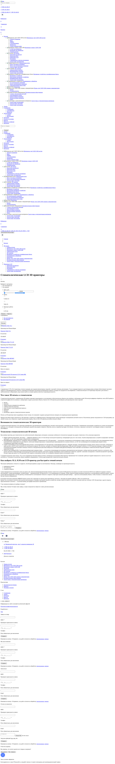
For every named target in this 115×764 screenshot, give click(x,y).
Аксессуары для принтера (17, 61)
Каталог (6, 36)
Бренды (6, 120)
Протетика (17, 86)
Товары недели (11, 247)
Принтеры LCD (14, 57)
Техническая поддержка (10, 585)
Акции (5, 106)
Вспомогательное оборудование (34, 92)
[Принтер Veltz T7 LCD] (7, 342)
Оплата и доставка (9, 119)
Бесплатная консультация (7, 232)
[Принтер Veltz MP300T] (7, 358)
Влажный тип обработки (16, 50)
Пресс (11, 99)
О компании (7, 107)
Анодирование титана (16, 95)
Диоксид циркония (15, 39)
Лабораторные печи (24, 63)
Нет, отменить (12, 752)
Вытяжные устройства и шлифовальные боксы (46, 74)
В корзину (3, 339)
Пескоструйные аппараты (17, 98)
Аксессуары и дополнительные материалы (42, 100)
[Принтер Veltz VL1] (6, 325)
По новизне (6, 287)
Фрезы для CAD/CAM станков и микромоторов (46, 88)
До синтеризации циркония (17, 82)
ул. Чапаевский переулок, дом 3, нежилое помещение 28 (19, 544)
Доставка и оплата (9, 587)
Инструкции (10, 116)
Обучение (6, 117)
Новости (6, 586)
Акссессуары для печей (16, 67)
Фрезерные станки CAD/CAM (33, 47)
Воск (11, 40)
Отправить (18, 527)
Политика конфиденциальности (9, 606)
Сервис (9, 114)
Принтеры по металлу (16, 54)
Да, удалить (4, 752)
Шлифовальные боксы (16, 78)
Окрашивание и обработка (30, 81)
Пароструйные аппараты (16, 96)
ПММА (12, 42)
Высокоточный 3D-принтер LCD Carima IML (13, 379)
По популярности (7, 285)
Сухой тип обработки (16, 49)
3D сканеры (18, 68)
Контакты (6, 123)
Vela (2, 611)
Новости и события (9, 121)
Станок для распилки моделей (18, 93)
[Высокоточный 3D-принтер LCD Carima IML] (13, 374)
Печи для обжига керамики (17, 64)
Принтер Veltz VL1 (6, 331)
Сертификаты (10, 110)
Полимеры (13, 58)
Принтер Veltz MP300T (7, 363)
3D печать (16, 53)
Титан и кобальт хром (16, 46)
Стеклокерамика (14, 43)
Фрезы (12, 89)
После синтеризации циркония (18, 84)
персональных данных (43, 530)
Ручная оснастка (14, 91)
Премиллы (13, 44)
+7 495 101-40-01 (14, 12)
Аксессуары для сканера (16, 72)
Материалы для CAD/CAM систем (36, 37)
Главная (6, 239)
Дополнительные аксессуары (18, 85)
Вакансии (9, 112)
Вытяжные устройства (16, 75)
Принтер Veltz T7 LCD (7, 347)
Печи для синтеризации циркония (19, 65)
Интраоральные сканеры (16, 71)
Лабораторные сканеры (16, 70)
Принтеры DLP (14, 56)
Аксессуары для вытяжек (16, 79)
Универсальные (14, 51)
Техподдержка (7, 113)
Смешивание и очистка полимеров (19, 60)
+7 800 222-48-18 (5, 12)
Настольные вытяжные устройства (19, 77)
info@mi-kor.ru (7, 553)
